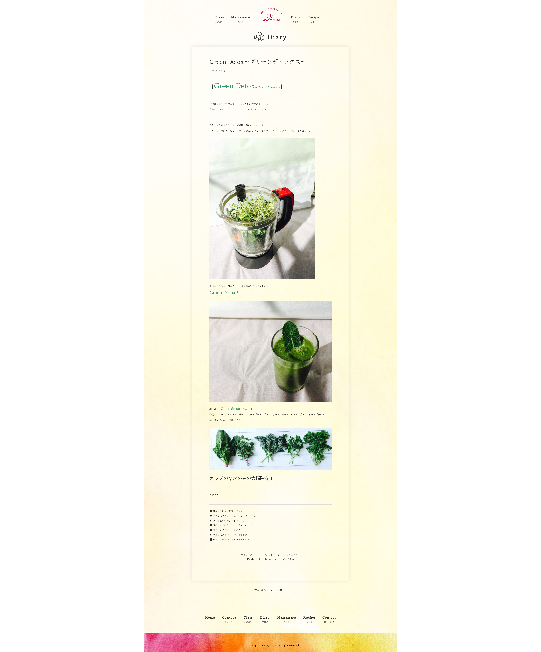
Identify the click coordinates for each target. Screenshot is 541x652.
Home (210, 617)
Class (219, 17)
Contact (329, 617)
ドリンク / (239, 521)
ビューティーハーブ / (242, 525)
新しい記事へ (277, 590)
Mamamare (240, 17)
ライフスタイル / (221, 516)
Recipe (313, 17)
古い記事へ (260, 590)
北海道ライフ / (234, 511)
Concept (229, 617)
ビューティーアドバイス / (244, 516)
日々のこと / (219, 511)
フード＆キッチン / (223, 521)
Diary (296, 17)
